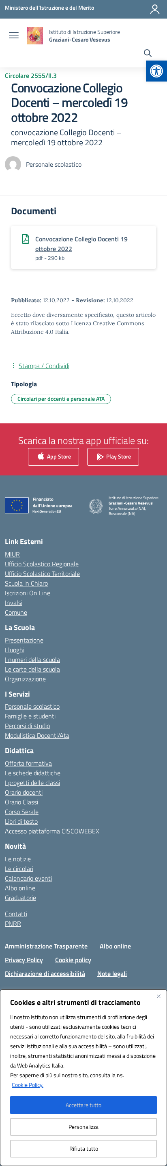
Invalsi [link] (13, 602)
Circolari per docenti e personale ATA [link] (61, 398)
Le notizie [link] (18, 859)
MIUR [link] (12, 554)
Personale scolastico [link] (32, 706)
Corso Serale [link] (22, 811)
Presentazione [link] (24, 640)
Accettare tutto (83, 1105)
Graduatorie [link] (20, 897)
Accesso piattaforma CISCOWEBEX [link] (52, 831)
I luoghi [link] (14, 650)
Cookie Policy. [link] (27, 1084)
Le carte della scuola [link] (32, 669)
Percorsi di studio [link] (27, 726)
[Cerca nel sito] (147, 54)
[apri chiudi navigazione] (14, 36)
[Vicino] (158, 996)
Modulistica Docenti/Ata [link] (37, 735)
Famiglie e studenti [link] (30, 716)
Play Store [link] (118, 456)
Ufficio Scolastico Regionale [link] (42, 564)
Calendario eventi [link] (28, 878)
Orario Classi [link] (21, 802)
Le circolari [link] (19, 868)
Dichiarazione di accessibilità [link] (45, 973)
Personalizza (83, 1126)
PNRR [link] (13, 923)
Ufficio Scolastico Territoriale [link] (42, 573)
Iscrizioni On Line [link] (27, 593)
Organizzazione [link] (25, 679)
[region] (83, 1077)
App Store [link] (58, 456)
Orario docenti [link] (24, 792)
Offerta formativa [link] (28, 763)
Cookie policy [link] (73, 960)
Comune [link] (16, 612)
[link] (156, 71)
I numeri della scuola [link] (32, 659)
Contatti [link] (16, 914)
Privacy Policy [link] (24, 960)
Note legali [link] (112, 973)
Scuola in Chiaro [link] (26, 583)
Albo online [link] (20, 888)
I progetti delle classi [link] (32, 782)
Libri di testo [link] (21, 821)
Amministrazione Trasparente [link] (46, 946)
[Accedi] (155, 9)
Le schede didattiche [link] (32, 773)
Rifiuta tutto (83, 1148)
